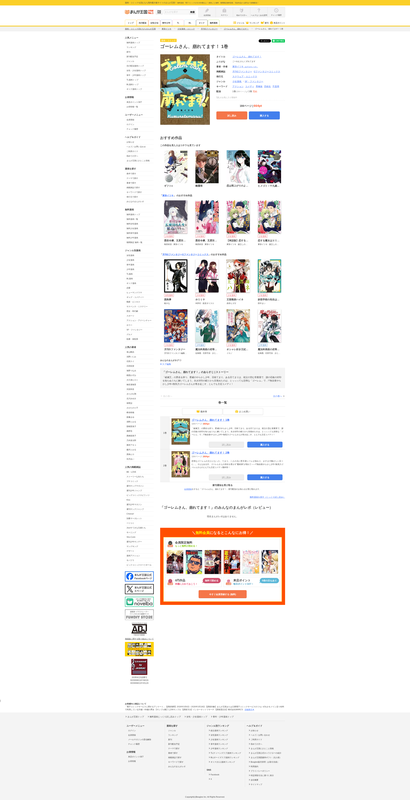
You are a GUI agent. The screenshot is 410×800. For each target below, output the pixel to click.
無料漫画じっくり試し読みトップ (165, 717)
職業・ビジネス (133, 302)
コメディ (249, 86)
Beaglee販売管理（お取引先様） (265, 762)
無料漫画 (213, 23)
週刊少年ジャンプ (134, 490)
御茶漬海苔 (131, 384)
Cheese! (130, 514)
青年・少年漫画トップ (136, 75)
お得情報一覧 (132, 107)
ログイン (130, 124)
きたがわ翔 (131, 394)
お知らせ (130, 142)
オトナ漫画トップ (134, 89)
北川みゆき (131, 398)
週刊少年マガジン (134, 504)
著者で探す (131, 183)
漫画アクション (133, 556)
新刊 (267, 23)
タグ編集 (166, 364)
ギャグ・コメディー (135, 297)
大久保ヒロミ (132, 380)
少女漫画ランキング (219, 739)
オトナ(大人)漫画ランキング (223, 762)
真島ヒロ (130, 454)
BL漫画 (130, 279)
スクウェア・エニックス (244, 76)
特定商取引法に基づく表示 (262, 775)
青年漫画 (130, 265)
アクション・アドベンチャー (139, 320)
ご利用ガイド (132, 151)
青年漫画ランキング (219, 744)
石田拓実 (130, 366)
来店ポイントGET (134, 102)
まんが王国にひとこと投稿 (138, 161)
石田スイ (130, 361)
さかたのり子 (132, 408)
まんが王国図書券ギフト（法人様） (266, 757)
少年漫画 (130, 269)
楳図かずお (131, 375)
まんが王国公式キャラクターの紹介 (266, 753)
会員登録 (130, 120)
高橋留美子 (131, 436)
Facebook (215, 775)
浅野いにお (131, 357)
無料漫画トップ (133, 43)
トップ (131, 23)
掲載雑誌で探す (133, 187)
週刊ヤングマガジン (135, 486)
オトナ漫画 (131, 283)
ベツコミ (130, 523)
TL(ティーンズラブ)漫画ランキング (226, 753)
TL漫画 (130, 274)
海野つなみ (131, 371)
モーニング (131, 532)
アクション (238, 86)
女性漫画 (130, 255)
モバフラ (130, 560)
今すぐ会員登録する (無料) (222, 594)
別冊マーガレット (134, 518)
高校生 (267, 86)
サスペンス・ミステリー (137, 306)
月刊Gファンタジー (172, 254)
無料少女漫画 (132, 228)
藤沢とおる (131, 450)
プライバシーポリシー (260, 771)
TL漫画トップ (132, 80)
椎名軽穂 (130, 412)
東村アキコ (131, 445)
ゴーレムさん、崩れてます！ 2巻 (211, 452)
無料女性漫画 (132, 224)
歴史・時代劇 (132, 311)
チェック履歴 (132, 129)
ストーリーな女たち (135, 477)
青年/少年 (166, 23)
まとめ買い (244, 411)
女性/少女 (154, 23)
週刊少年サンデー (134, 542)
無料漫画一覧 (132, 219)
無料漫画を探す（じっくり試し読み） (267, 497)
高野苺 (129, 431)
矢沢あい (130, 459)
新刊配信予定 (132, 56)
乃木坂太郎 (131, 440)
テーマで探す (132, 178)
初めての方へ (132, 156)
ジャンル (240, 23)
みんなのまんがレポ (135, 201)
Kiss (128, 500)
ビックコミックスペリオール (139, 565)
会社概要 (254, 780)
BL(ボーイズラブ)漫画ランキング (225, 757)
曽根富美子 (131, 426)
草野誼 (129, 403)
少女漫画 (130, 260)
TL (178, 23)
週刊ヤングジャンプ (135, 509)
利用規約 (254, 766)
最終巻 (203, 411)
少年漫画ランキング (219, 748)
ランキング (254, 23)
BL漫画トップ (133, 84)
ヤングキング (132, 546)
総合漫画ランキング (219, 730)
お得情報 (132, 761)
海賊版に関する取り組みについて (139, 639)
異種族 (259, 86)
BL (190, 23)
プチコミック (132, 481)
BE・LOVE (131, 472)
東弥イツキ (245, 66)
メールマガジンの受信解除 (139, 739)
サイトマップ (256, 784)
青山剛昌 (130, 352)
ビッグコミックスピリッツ (138, 495)
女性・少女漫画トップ (136, 70)
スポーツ (130, 316)
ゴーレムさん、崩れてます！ (247, 56)
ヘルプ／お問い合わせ (136, 147)
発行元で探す (132, 197)
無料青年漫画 (132, 233)
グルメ (129, 334)
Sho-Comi (131, 537)
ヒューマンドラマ (134, 292)
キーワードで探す (134, 192)
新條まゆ (130, 417)
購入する (264, 115)
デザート (130, 551)
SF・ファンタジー (134, 330)
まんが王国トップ (135, 717)
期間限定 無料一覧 (134, 242)
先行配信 (142, 23)
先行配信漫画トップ (135, 66)
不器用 (275, 86)
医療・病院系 (132, 339)
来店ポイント (279, 23)
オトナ (202, 23)
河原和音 (130, 389)
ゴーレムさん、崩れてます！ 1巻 (211, 420)
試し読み (231, 115)
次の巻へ (277, 396)
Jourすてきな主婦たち (136, 528)
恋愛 (128, 288)
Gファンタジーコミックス (195, 254)
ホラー (129, 325)
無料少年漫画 (132, 238)
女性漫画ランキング (219, 735)
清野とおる (131, 422)
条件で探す (131, 174)
